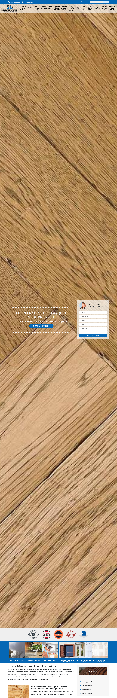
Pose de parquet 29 (84, 8)
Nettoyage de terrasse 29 (44, 8)
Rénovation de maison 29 (104, 8)
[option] (58, 349)
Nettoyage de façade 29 (37, 8)
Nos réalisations (41, 326)
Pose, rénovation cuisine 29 (90, 8)
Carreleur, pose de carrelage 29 (23, 8)
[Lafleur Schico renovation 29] (9, 8)
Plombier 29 (78, 8)
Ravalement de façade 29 (97, 8)
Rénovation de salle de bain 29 (112, 8)
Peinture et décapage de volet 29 (64, 8)
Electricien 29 (30, 8)
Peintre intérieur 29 (50, 8)
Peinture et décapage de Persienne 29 (57, 8)
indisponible (15, 1)
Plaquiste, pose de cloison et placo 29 (71, 8)
